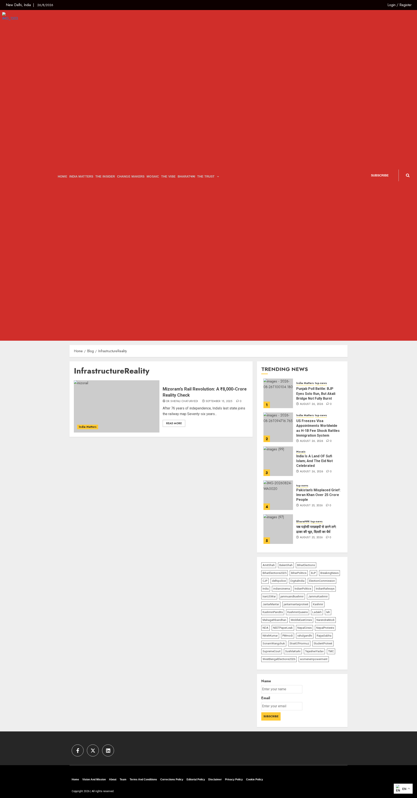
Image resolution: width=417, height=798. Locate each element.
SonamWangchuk (274, 643)
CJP (265, 581)
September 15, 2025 (219, 401)
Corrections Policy (171, 779)
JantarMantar (271, 604)
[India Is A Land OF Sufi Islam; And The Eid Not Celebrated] (278, 461)
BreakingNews (329, 573)
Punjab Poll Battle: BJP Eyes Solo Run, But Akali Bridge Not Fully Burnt (315, 394)
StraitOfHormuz (299, 643)
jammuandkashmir (292, 596)
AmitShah (269, 565)
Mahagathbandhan (274, 620)
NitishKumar (270, 635)
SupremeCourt (272, 651)
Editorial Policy (196, 779)
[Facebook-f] (78, 750)
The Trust (206, 176)
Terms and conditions (143, 779)
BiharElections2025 (274, 573)
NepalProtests (325, 628)
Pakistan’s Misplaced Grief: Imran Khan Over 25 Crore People (318, 495)
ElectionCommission (322, 581)
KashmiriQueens (297, 612)
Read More (174, 423)
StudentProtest (323, 643)
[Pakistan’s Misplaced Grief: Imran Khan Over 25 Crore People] (278, 495)
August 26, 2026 (311, 404)
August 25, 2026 (311, 505)
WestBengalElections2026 (279, 659)
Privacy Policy (234, 779)
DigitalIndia (297, 581)
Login (391, 4)
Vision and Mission (94, 779)
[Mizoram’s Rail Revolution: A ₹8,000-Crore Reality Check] (116, 406)
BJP (313, 573)
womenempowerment (314, 659)
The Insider (105, 176)
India (266, 588)
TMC (331, 651)
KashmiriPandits (273, 612)
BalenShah (286, 565)
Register (405, 4)
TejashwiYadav (314, 651)
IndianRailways (325, 588)
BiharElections (306, 565)
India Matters (81, 176)
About (112, 779)
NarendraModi (325, 620)
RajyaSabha (324, 635)
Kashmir (318, 604)
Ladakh (317, 612)
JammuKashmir (318, 596)
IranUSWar (269, 596)
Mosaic (153, 176)
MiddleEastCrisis (301, 620)
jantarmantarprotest (296, 604)
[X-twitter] (93, 750)
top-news (321, 383)
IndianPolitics (303, 588)
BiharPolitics (298, 573)
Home (62, 176)
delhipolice (279, 581)
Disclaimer (215, 779)
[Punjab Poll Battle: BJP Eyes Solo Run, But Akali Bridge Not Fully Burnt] (278, 393)
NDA (265, 628)
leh (328, 612)
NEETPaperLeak (283, 628)
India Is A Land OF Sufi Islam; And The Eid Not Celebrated (314, 461)
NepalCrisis (304, 628)
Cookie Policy (254, 779)
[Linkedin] (108, 750)
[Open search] (408, 175)
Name (266, 681)
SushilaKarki (293, 651)
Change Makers (130, 176)
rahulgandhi (304, 635)
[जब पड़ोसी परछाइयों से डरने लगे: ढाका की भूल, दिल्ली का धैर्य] (278, 529)
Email (265, 698)
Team (123, 779)
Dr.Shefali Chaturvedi (182, 401)
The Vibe (168, 176)
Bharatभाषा (186, 176)
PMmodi (287, 635)
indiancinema (281, 588)
